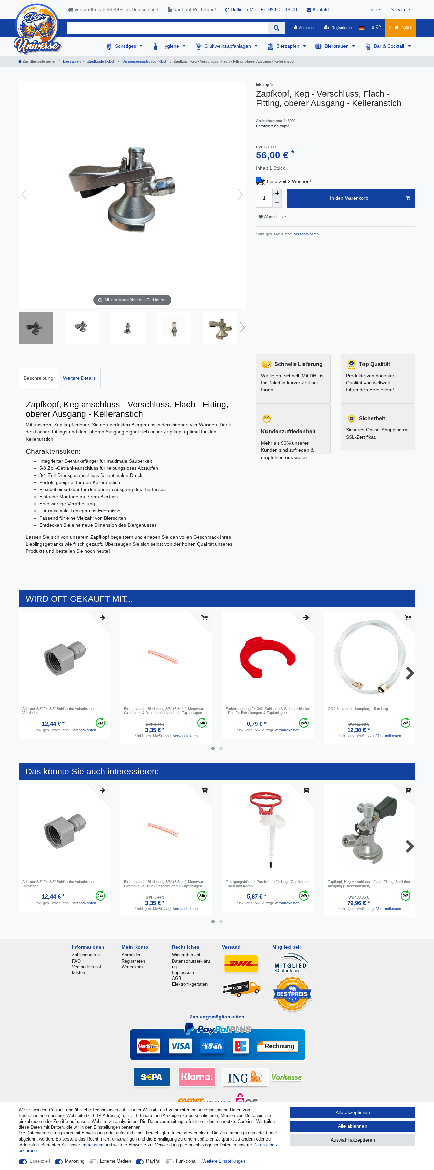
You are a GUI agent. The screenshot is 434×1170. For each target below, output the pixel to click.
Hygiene (170, 46)
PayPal (153, 1161)
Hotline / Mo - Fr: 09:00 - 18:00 (263, 9)
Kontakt (320, 9)
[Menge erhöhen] (277, 193)
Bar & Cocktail (390, 46)
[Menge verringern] (277, 203)
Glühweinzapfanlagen (228, 46)
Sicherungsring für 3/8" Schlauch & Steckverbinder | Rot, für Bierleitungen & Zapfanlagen (267, 711)
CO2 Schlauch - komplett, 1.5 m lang (358, 709)
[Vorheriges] (24, 194)
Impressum (183, 972)
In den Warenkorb (349, 198)
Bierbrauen (337, 46)
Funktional (186, 1161)
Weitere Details (79, 378)
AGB (176, 978)
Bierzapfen (288, 46)
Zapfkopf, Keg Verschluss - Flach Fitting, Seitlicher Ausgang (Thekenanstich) (369, 884)
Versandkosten (306, 234)
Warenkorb (132, 966)
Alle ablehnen (352, 1126)
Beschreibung (38, 378)
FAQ (76, 961)
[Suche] (276, 28)
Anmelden (131, 954)
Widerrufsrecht (186, 954)
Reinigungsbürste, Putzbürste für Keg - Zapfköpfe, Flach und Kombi (267, 884)
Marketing (74, 1161)
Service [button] (399, 9)
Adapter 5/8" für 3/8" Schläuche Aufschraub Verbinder (58, 711)
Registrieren (133, 961)
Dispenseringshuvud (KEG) (144, 61)
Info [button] (373, 9)
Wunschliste (274, 217)
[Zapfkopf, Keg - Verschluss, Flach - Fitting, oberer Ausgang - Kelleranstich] (36, 329)
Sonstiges (126, 46)
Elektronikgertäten (190, 984)
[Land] (361, 27)
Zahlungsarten (86, 954)
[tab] (38, 378)
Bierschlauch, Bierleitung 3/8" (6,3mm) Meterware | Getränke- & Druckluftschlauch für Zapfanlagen (166, 711)
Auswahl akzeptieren (353, 1140)
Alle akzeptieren (353, 1112)
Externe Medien (115, 1161)
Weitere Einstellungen (223, 1161)
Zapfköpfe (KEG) (101, 61)
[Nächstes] (240, 194)
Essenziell (39, 1161)
